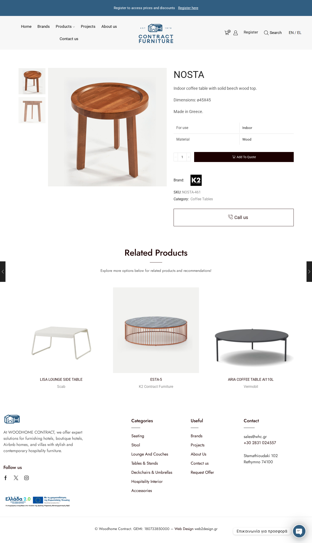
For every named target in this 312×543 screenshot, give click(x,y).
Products (64, 26)
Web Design (185, 528)
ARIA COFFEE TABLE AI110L (251, 379)
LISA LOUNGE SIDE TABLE (61, 379)
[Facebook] (5, 478)
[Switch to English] (291, 32)
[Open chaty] (299, 531)
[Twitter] (16, 478)
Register (251, 32)
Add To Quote (246, 157)
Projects (88, 26)
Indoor (247, 128)
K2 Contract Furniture (156, 386)
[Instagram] (26, 478)
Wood (246, 139)
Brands (43, 26)
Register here (188, 8)
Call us (241, 217)
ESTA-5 (156, 379)
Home (26, 26)
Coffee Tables (201, 199)
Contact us (69, 38)
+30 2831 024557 (260, 443)
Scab (61, 386)
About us (109, 26)
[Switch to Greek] (298, 32)
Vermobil (251, 386)
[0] (226, 32)
